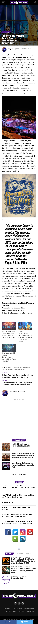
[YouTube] (30, 532)
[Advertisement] (19, 419)
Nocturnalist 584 (7, 502)
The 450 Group (29, 608)
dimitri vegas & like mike (22, 367)
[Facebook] (8, 532)
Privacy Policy (11, 611)
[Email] (23, 539)
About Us (7, 608)
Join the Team (17, 608)
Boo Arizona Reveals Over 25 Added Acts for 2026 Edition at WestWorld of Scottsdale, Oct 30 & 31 (19, 488)
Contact (22, 611)
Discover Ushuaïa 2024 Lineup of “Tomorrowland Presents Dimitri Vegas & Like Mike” (9, 357)
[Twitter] (15, 532)
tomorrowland (7, 369)
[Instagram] (23, 532)
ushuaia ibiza (20, 369)
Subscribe (30, 611)
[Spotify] (15, 539)
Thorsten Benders (15, 50)
